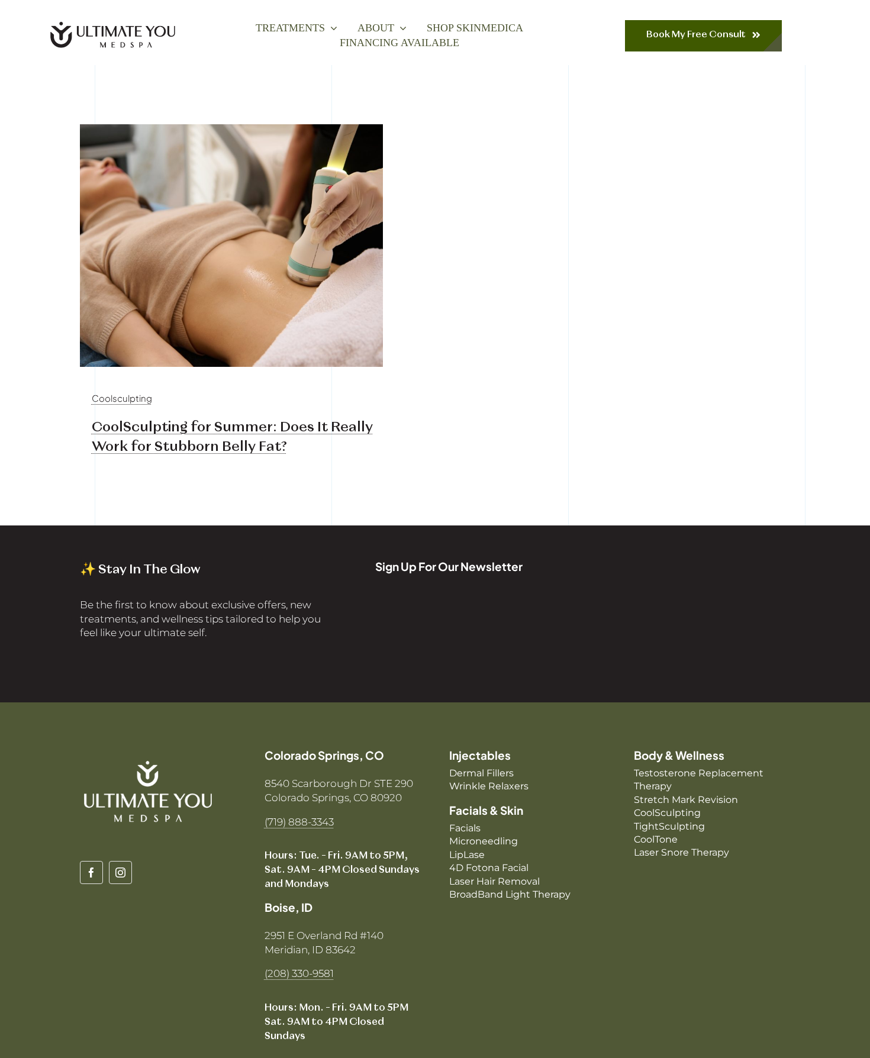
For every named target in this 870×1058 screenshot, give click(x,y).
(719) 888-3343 (299, 822)
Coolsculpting (122, 398)
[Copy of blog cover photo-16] (231, 129)
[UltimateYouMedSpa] (112, 24)
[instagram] (120, 872)
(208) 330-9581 (299, 973)
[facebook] (91, 872)
